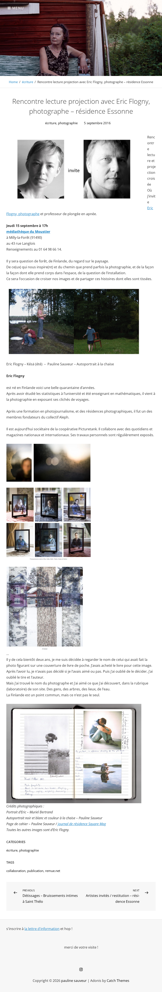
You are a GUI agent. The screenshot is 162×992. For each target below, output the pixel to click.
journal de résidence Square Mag (82, 824)
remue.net (52, 871)
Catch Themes (118, 980)
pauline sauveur (74, 980)
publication (35, 871)
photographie (68, 123)
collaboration (16, 871)
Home (13, 82)
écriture (27, 82)
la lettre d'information (41, 928)
